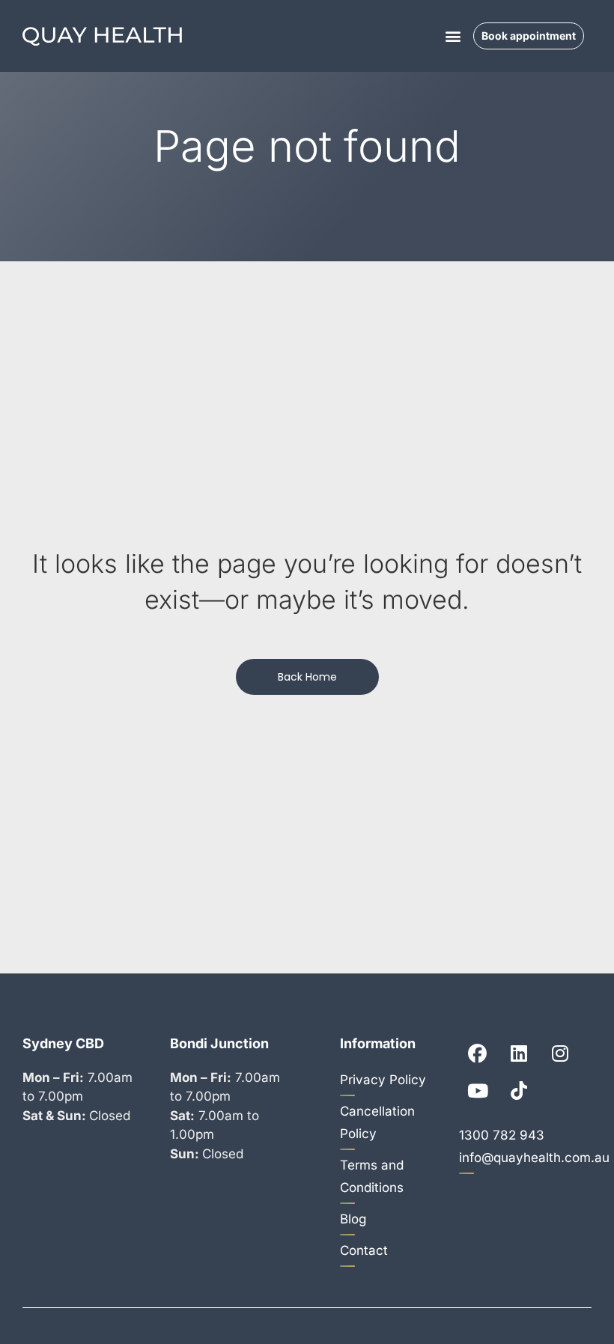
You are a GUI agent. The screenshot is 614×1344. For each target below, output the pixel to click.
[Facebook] (477, 1052)
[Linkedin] (519, 1052)
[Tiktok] (519, 1090)
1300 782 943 (501, 1135)
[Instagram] (560, 1052)
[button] (453, 36)
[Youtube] (477, 1090)
